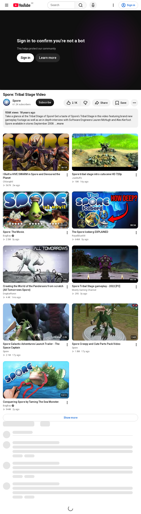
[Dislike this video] (85, 102)
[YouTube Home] (21, 5)
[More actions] (134, 102)
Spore (16, 100)
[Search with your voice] (93, 5)
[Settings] (113, 5)
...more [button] (59, 123)
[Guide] (6, 5)
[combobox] (62, 5)
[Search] (80, 5)
